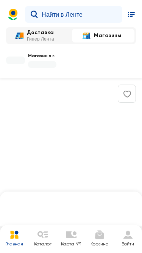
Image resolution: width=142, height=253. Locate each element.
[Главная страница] (13, 14)
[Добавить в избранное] (127, 94)
